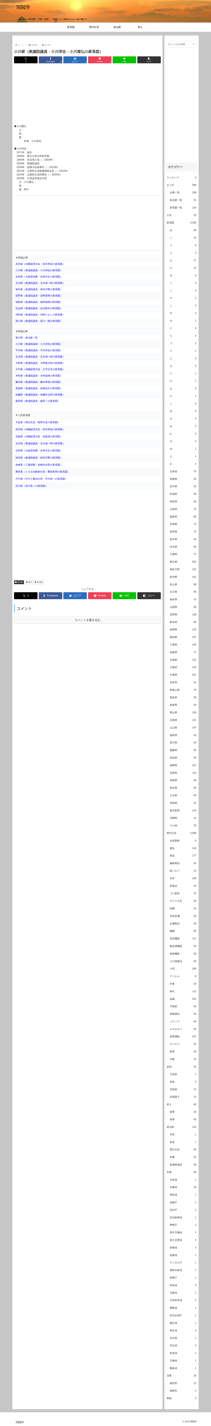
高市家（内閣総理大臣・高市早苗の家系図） (40, 264)
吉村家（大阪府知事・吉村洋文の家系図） (38, 276)
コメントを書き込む (87, 620)
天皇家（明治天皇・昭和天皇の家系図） (37, 422)
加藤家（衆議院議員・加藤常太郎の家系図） (40, 394)
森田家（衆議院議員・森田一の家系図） (37, 401)
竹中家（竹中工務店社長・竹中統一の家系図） (41, 478)
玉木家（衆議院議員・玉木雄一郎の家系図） (40, 283)
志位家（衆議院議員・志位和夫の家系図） (38, 308)
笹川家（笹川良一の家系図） (31, 486)
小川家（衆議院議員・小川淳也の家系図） (38, 270)
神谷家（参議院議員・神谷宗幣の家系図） (38, 289)
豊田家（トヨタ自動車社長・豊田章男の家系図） (42, 471)
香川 (30, 582)
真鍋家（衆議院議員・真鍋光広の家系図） (38, 388)
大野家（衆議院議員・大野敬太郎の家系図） (40, 363)
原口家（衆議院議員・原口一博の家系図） (38, 321)
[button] (149, 59)
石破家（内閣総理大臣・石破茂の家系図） (38, 436)
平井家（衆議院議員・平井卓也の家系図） (38, 350)
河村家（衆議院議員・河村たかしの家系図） (40, 314)
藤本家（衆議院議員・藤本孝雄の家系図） (38, 382)
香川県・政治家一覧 (26, 337)
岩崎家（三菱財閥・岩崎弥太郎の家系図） (38, 464)
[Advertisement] (87, 94)
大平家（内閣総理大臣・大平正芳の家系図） (40, 369)
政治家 (40, 582)
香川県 (20, 582)
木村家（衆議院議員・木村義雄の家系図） (38, 375)
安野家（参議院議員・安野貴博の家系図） (38, 295)
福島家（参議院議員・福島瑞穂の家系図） (38, 302)
